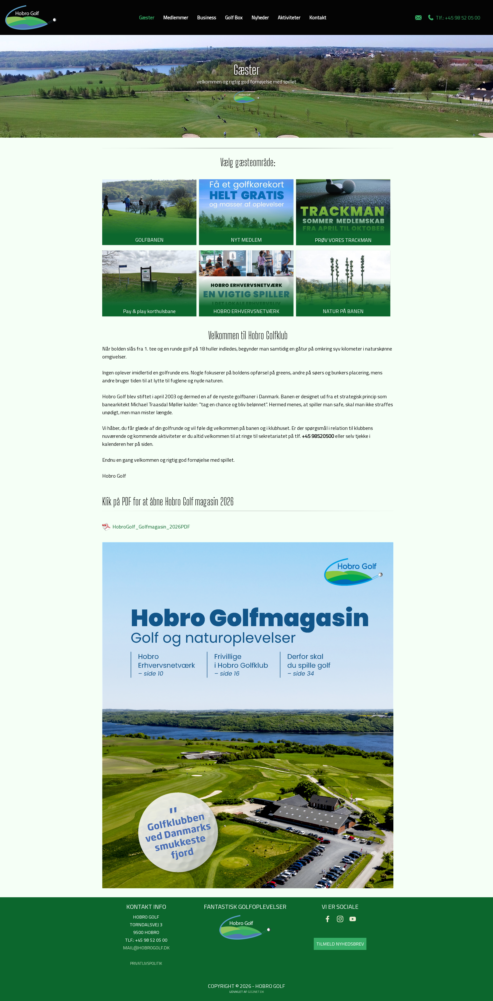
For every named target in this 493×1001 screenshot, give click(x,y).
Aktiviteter (289, 17)
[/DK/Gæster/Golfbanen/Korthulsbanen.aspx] (149, 278)
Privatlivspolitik (146, 963)
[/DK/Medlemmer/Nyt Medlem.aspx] (246, 207)
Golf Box (234, 17)
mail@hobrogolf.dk (146, 947)
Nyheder (260, 17)
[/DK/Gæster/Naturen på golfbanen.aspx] (343, 278)
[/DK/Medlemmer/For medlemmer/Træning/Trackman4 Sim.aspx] (343, 207)
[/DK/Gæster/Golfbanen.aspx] (149, 207)
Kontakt (317, 17)
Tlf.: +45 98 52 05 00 (457, 18)
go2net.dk (256, 991)
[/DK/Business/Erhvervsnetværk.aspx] (246, 278)
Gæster (146, 17)
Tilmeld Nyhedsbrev (340, 943)
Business (206, 17)
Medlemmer (175, 17)
